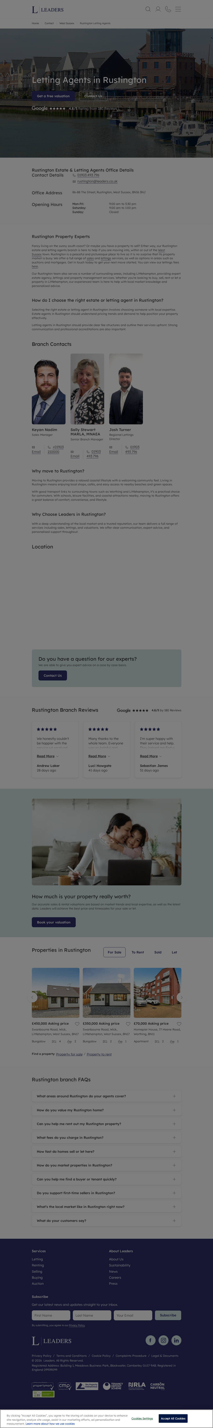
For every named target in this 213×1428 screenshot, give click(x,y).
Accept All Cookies (173, 1418)
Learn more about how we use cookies (50, 1423)
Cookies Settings (142, 1418)
